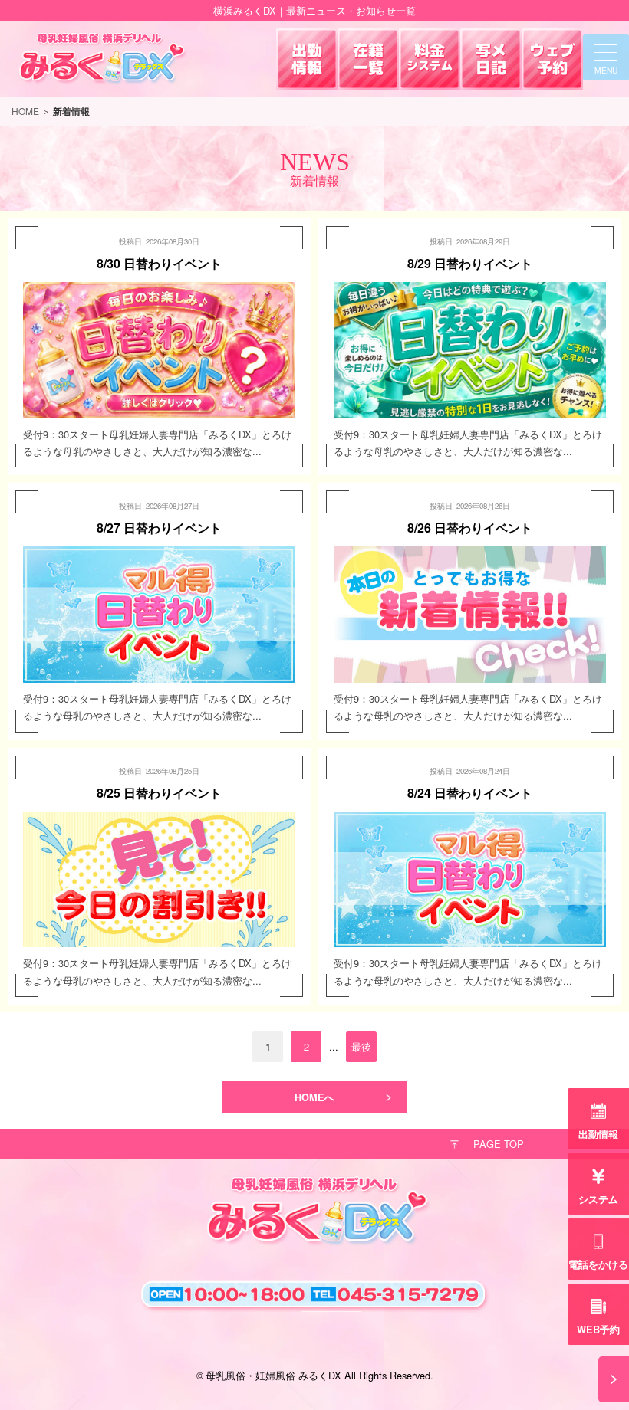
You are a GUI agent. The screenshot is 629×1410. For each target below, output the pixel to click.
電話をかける (598, 1264)
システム (598, 1199)
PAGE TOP (498, 1143)
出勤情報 (598, 1134)
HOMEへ (314, 1097)
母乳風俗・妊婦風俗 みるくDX (273, 1375)
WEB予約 (598, 1329)
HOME (25, 110)
